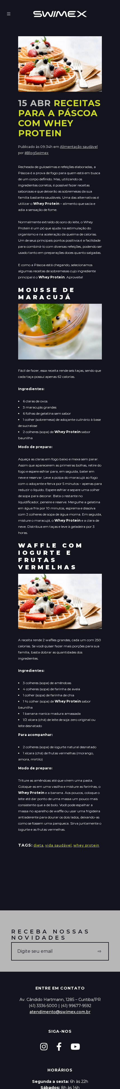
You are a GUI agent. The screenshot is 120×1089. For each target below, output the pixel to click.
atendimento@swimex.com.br (60, 1011)
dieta (38, 845)
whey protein (86, 845)
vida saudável (58, 845)
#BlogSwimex (37, 153)
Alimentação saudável (79, 147)
